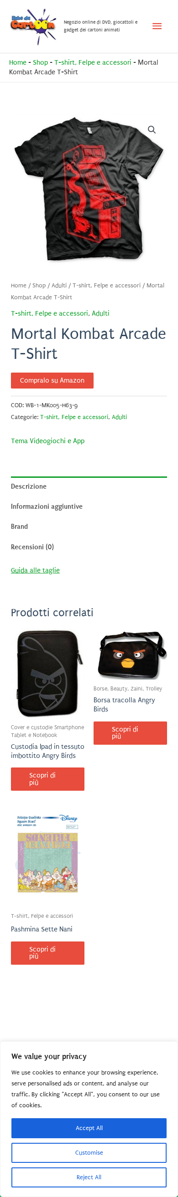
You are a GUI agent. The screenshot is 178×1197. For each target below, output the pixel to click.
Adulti (59, 285)
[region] (89, 1119)
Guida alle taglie (35, 570)
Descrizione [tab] (29, 486)
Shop (40, 62)
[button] (152, 130)
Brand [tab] (19, 526)
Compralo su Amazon (52, 380)
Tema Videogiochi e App (47, 441)
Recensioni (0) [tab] (32, 547)
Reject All (89, 1177)
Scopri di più (42, 779)
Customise (89, 1152)
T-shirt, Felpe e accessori (92, 62)
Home (17, 62)
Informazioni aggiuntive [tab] (47, 506)
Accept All (89, 1128)
